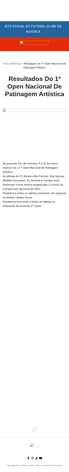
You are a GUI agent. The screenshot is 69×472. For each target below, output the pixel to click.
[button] (34, 430)
